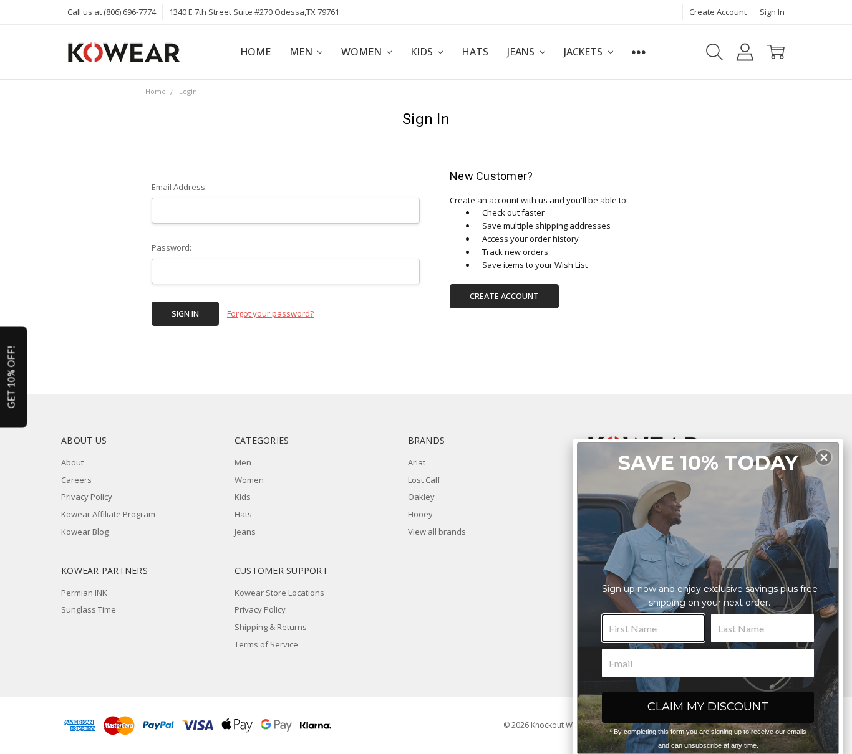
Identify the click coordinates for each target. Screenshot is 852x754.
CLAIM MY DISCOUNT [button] (707, 706)
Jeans (522, 52)
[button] (823, 457)
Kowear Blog (85, 531)
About (72, 462)
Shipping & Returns (271, 626)
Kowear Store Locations (279, 592)
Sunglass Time (88, 609)
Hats (475, 52)
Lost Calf (424, 479)
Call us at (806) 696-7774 (111, 11)
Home (255, 52)
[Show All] (638, 52)
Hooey (420, 514)
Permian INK (84, 592)
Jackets (584, 52)
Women (362, 52)
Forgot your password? (270, 313)
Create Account (718, 11)
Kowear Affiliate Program (108, 514)
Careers (76, 479)
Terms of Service (266, 644)
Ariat (416, 462)
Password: (171, 247)
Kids (422, 52)
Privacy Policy (86, 496)
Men (301, 52)
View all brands (437, 531)
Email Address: (179, 187)
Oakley (421, 496)
